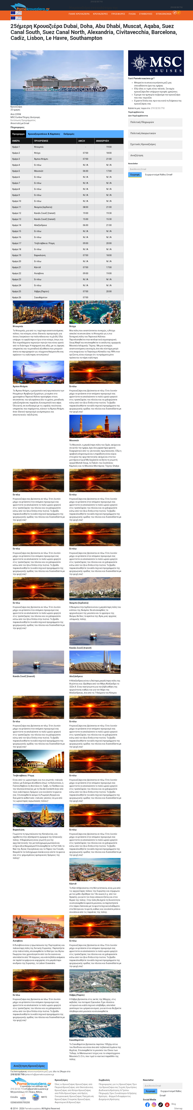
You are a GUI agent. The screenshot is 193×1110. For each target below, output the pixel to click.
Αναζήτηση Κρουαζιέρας (29, 1065)
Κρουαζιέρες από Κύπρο (66, 1090)
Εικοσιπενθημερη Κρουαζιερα (176, 46)
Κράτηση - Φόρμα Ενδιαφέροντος (115, 1096)
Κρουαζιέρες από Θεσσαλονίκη (78, 1087)
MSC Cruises (155, 46)
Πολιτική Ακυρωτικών (143, 133)
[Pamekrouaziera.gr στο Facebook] (147, 1104)
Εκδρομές (69, 134)
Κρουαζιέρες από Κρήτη (75, 1093)
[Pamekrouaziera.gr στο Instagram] (154, 1104)
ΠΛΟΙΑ (132, 13)
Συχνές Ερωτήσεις (128, 1087)
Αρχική (132, 46)
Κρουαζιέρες (142, 46)
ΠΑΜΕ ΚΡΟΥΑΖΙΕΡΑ (79, 13)
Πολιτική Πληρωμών (142, 122)
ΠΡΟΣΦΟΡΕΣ (118, 13)
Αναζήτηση (136, 155)
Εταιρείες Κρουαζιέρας (79, 1099)
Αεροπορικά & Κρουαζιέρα (67, 1102)
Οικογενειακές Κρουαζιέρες (68, 1096)
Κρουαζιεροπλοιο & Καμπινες (44, 134)
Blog (174, 1104)
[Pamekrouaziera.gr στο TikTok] (176, 12)
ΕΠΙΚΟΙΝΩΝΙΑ (163, 13)
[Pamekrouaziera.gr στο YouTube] (167, 1104)
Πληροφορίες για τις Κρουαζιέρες (115, 1084)
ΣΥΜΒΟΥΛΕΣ (145, 13)
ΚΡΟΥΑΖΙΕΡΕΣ (100, 13)
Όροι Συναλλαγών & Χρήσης (123, 1093)
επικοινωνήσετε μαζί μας (40, 1071)
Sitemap (178, 1108)
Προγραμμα (18, 134)
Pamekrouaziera (33, 1108)
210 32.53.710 (158, 108)
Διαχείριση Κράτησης (109, 1099)
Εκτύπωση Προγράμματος (23, 120)
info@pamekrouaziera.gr (42, 1074)
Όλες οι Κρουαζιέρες (65, 1084)
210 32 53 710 (97, 2)
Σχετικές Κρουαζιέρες (143, 144)
